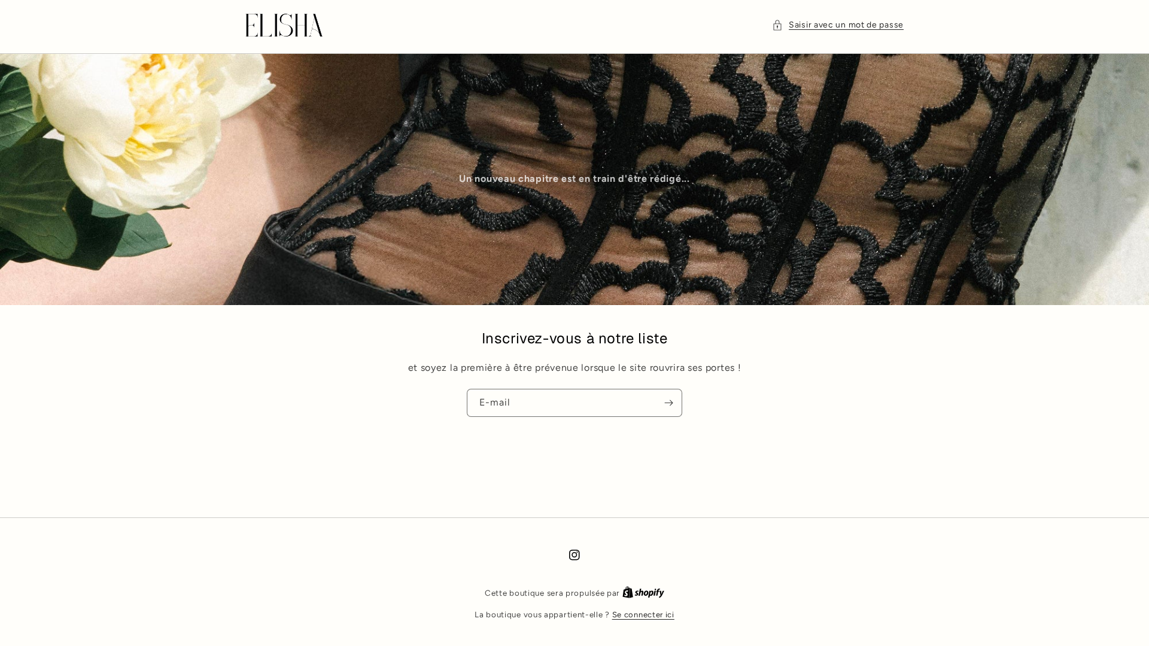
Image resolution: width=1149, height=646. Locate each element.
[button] (838, 24)
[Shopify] (643, 593)
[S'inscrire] (668, 403)
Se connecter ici (643, 614)
